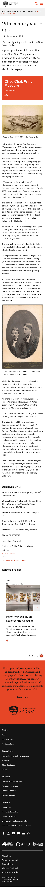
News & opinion (13, 11)
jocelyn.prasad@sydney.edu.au (14, 560)
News (24, 11)
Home (3, 11)
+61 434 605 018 (8, 553)
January (31, 11)
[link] (22, 734)
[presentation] (22, 609)
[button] (36, 4)
